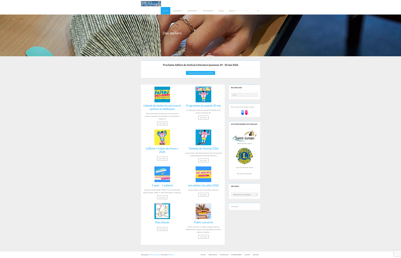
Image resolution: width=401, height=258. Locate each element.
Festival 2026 (224, 254)
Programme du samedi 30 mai (203, 105)
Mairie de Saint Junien (244, 143)
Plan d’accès (162, 222)
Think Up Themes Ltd (155, 254)
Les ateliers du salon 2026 (203, 185)
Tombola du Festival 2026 (203, 148)
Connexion (234, 206)
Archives (256, 254)
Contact (247, 254)
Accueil (203, 254)
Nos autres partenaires (244, 173)
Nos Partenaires (236, 254)
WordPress (171, 254)
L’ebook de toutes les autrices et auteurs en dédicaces (162, 107)
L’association (212, 254)
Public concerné (203, 222)
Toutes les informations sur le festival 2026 (200, 73)
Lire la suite (162, 123)
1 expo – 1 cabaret (162, 185)
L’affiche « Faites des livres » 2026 (162, 150)
